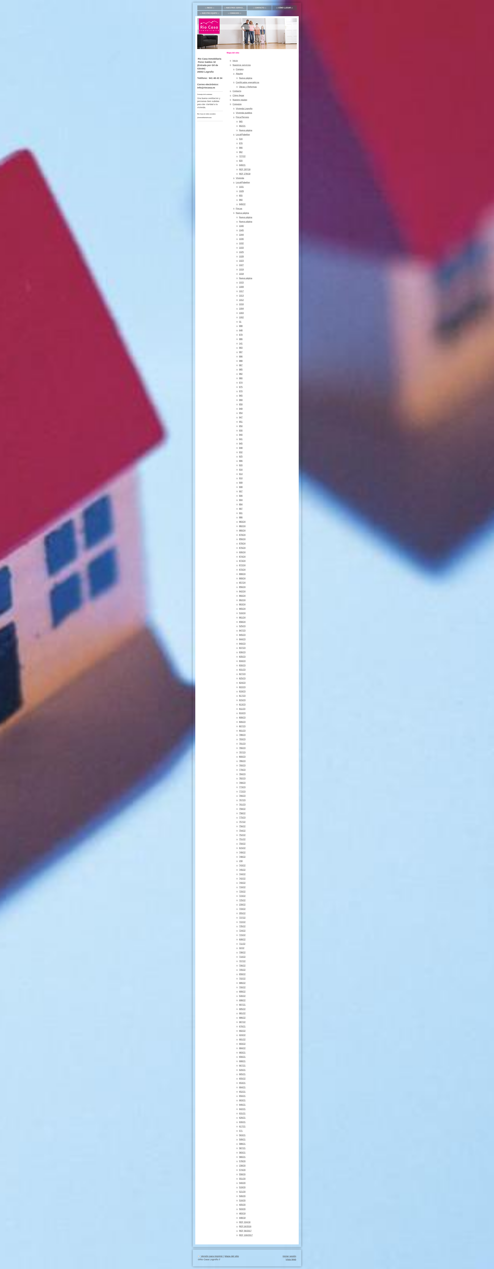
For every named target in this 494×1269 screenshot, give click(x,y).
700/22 (242, 987)
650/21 (242, 1096)
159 (240, 861)
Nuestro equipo (240, 100)
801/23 (242, 730)
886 (240, 517)
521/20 (242, 1191)
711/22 (242, 944)
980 (240, 378)
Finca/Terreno (242, 117)
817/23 (242, 696)
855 (240, 195)
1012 (241, 300)
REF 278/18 (244, 174)
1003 (241, 313)
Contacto (237, 91)
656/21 (242, 1057)
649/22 (242, 204)
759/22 (242, 809)
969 (240, 400)
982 (240, 374)
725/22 (242, 900)
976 (240, 143)
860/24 (242, 596)
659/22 (242, 974)
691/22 (242, 1039)
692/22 (242, 1031)
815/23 (242, 700)
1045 (241, 230)
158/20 (242, 1165)
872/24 (242, 565)
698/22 (242, 1000)
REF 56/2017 (245, 1231)
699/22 (242, 991)
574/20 (242, 1170)
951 (240, 422)
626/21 (242, 1117)
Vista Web (291, 1259)
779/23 (242, 770)
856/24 (242, 539)
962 (240, 152)
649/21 (242, 165)
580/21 (242, 1157)
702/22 (242, 978)
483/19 (242, 1213)
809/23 (242, 717)
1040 (241, 226)
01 (240, 322)
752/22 (242, 835)
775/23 (242, 817)
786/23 (242, 761)
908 (240, 487)
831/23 (242, 669)
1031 (241, 187)
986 (240, 339)
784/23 (242, 774)
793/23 (242, 739)
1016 (241, 304)
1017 (241, 291)
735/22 (242, 926)
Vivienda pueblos (244, 113)
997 (240, 352)
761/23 (242, 804)
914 (240, 474)
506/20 (242, 1196)
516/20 (242, 1200)
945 (240, 443)
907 (240, 491)
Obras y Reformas (248, 87)
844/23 (242, 639)
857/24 (242, 582)
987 (240, 365)
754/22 (242, 830)
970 (240, 391)
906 (240, 496)
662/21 (242, 126)
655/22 (242, 1078)
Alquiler (239, 73)
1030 (241, 239)
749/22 (242, 852)
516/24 (242, 613)
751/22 (242, 839)
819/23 (242, 691)
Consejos (237, 104)
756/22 (242, 826)
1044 (241, 234)
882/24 (242, 526)
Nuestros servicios (242, 65)
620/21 (242, 1070)
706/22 (242, 965)
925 (240, 456)
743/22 (242, 865)
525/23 (242, 626)
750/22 (242, 843)
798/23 (242, 735)
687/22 (242, 1022)
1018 (241, 274)
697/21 (242, 1004)
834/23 (242, 661)
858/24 (242, 622)
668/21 (242, 1061)
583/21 (242, 1152)
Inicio (235, 60)
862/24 (242, 600)
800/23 (242, 756)
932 (240, 452)
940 (240, 435)
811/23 (242, 709)
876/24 (242, 548)
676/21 (242, 1026)
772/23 (242, 791)
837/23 (242, 648)
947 (240, 417)
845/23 (242, 635)
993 (240, 348)
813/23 (242, 704)
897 (240, 509)
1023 (241, 260)
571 (240, 1131)
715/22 (242, 935)
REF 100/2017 (246, 1235)
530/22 (242, 996)
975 (240, 387)
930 (240, 430)
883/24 (242, 522)
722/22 (242, 922)
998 (240, 326)
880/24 (242, 530)
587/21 (242, 1148)
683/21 (242, 1052)
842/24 (242, 591)
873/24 (242, 561)
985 (240, 369)
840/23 (242, 643)
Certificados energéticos (247, 82)
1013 (241, 295)
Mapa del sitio (232, 1256)
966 (240, 147)
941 (240, 439)
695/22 (242, 1009)
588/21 (242, 1144)
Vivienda (240, 178)
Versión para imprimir (211, 1256)
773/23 (242, 787)
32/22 (241, 948)
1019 (241, 269)
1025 (241, 252)
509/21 (242, 1139)
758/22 (242, 813)
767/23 (242, 800)
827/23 (242, 674)
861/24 (242, 617)
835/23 (242, 656)
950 (240, 426)
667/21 (242, 1065)
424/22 (242, 1035)
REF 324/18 (244, 1222)
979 (240, 335)
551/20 (242, 1178)
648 (240, 330)
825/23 (242, 678)
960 (240, 200)
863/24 (242, 604)
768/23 (242, 783)
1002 (241, 317)
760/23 (242, 765)
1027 (241, 265)
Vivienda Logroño (244, 108)
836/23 (242, 652)
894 (240, 504)
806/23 (242, 722)
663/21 (242, 1100)
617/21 (242, 1126)
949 (240, 409)
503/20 (242, 1209)
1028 (241, 256)
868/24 (242, 574)
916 (240, 469)
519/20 (242, 1187)
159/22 (242, 904)
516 (240, 139)
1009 (241, 287)
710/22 (242, 957)
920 (240, 160)
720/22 (242, 891)
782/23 (242, 778)
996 (240, 356)
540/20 (242, 1183)
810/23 (242, 713)
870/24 (242, 569)
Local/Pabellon (243, 134)
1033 (241, 247)
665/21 (242, 1074)
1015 (241, 282)
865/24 (242, 609)
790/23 (242, 748)
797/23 (242, 752)
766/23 (242, 796)
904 (240, 500)
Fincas (239, 208)
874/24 (242, 556)
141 (240, 343)
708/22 (242, 952)
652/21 (242, 1091)
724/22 (242, 930)
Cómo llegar (238, 95)
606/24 (242, 552)
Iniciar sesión (289, 1256)
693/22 (242, 1044)
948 (240, 448)
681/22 (242, 1013)
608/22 (242, 939)
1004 (241, 308)
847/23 (242, 630)
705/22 (242, 970)
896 (240, 461)
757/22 (242, 822)
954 (240, 413)
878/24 (242, 543)
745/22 (242, 870)
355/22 (242, 913)
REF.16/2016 (245, 1226)
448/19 (242, 1218)
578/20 (242, 1161)
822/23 (242, 687)
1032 (241, 243)
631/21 (242, 1113)
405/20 (242, 1204)
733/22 (242, 909)
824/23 (242, 683)
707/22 (242, 961)
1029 (241, 191)
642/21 (242, 1109)
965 (240, 121)
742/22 (242, 878)
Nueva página (245, 78)
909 (240, 482)
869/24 (242, 578)
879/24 (242, 535)
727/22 (242, 156)
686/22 (242, 983)
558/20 (242, 1174)
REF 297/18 (244, 169)
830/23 (242, 665)
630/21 (242, 1122)
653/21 (242, 1083)
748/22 (242, 857)
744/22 (242, 874)
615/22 (242, 848)
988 (240, 361)
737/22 (242, 917)
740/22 (242, 883)
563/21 (242, 1135)
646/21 (242, 1104)
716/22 (242, 887)
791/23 (242, 743)
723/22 (242, 896)
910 (240, 478)
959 (240, 404)
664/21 (242, 1087)
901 (240, 513)
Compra (239, 69)
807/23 (242, 726)
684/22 (242, 1048)
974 (240, 382)
